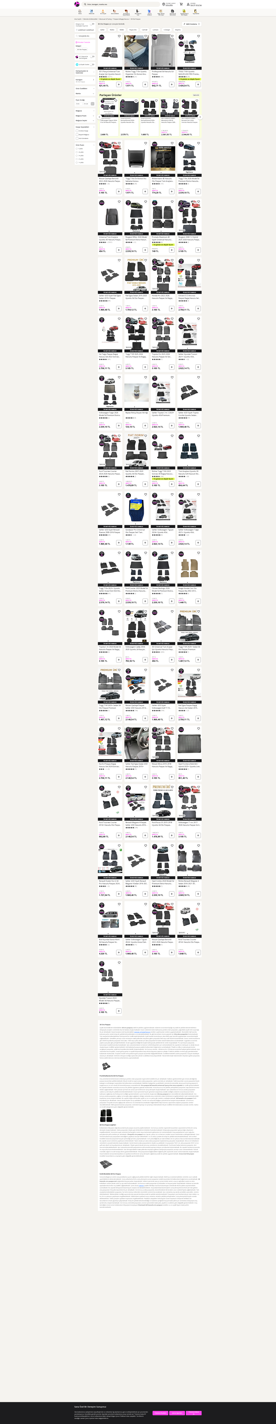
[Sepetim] (181, 4)
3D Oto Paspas (135, 19)
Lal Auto (155, 30)
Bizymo (178, 30)
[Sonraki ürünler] (200, 117)
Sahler (102, 30)
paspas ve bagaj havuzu (142, 1032)
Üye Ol (192, 5)
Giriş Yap (198, 5)
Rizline (112, 30)
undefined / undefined (86, 30)
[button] (134, 65)
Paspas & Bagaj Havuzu (121, 19)
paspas (141, 1186)
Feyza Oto (133, 30)
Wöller (122, 30)
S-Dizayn (167, 30)
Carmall (144, 30)
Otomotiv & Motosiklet (90, 19)
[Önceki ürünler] (99, 117)
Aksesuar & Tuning (105, 19)
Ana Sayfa (77, 19)
